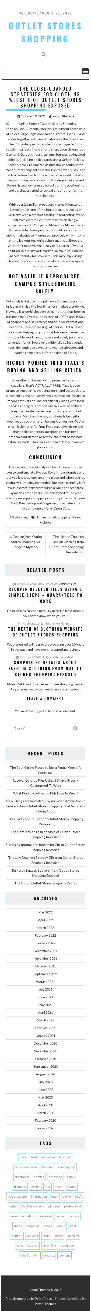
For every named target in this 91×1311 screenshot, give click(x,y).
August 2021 (45, 982)
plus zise (54, 1206)
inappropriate (17, 1196)
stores (75, 517)
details (71, 1177)
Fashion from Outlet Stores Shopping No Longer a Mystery (26, 542)
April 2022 (45, 920)
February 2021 (45, 1028)
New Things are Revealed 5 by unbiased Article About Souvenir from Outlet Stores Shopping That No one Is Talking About (45, 806)
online (67, 1196)
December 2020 (45, 1043)
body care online (26, 1167)
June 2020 (45, 1090)
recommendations (23, 1216)
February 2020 (45, 1120)
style (19, 1245)
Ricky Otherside (63, 116)
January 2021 (45, 1036)
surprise (32, 1245)
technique (67, 1245)
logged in (40, 711)
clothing (41, 517)
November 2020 (45, 1051)
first (47, 1187)
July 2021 (45, 989)
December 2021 (45, 951)
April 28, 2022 (25, 583)
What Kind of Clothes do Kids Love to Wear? (45, 793)
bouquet (48, 1167)
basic (23, 1157)
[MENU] (85, 71)
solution (16, 1236)
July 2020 (45, 1082)
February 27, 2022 (30, 657)
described (55, 1177)
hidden (71, 1187)
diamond (20, 1187)
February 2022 (45, 935)
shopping (63, 517)
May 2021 (45, 1005)
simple (60, 1226)
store (46, 1236)
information (39, 1196)
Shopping (21, 517)
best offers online (43, 1157)
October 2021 (45, 966)
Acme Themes (45, 1304)
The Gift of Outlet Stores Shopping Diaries (45, 883)
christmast (22, 1177)
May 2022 (45, 912)
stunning (73, 1236)
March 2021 (45, 1020)
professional (72, 1206)
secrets (74, 1216)
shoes (18, 1226)
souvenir (32, 1236)
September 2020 (45, 1066)
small (73, 1226)
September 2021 (45, 974)
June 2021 (45, 997)
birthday (65, 1157)
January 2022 (45, 943)
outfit (79, 1196)
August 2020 (45, 1074)
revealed (46, 1216)
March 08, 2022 (30, 623)
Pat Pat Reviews (33, 1206)
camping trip (66, 1167)
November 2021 (45, 958)
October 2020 (45, 1059)
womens (64, 1255)
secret (60, 1216)
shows (47, 1226)
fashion (35, 1187)
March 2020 (45, 1113)
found (59, 1187)
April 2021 (45, 1012)
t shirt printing (29, 1255)
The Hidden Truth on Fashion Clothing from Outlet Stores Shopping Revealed (66, 544)
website (45, 522)
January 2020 (45, 1128)
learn (54, 1196)
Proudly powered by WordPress (28, 1298)
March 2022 (45, 928)
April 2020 (45, 1105)
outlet (52, 517)
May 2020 (45, 1097)
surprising (49, 1245)
